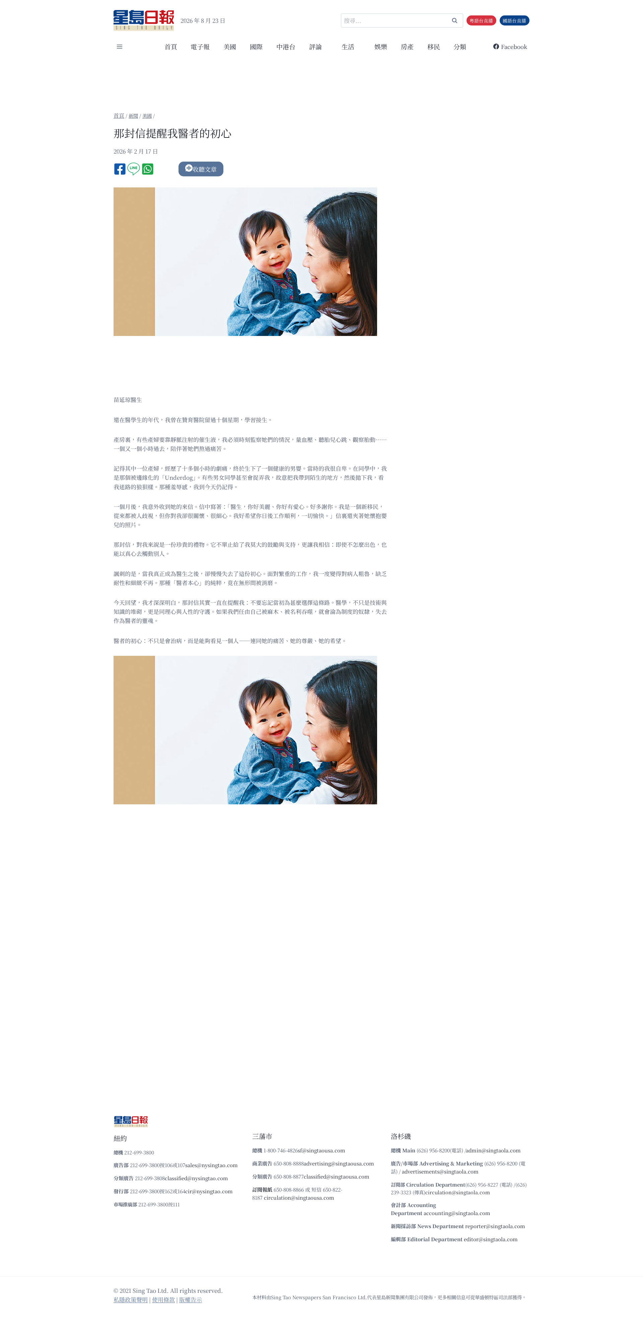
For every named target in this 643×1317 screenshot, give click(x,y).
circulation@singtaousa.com (299, 1197)
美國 (229, 46)
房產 (407, 46)
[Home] (119, 115)
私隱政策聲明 (131, 1299)
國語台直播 (514, 20)
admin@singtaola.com (493, 1150)
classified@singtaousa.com (336, 1176)
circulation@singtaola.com (457, 1192)
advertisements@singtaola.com (440, 1171)
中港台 (285, 46)
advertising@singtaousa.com (339, 1163)
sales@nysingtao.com (211, 1164)
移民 (433, 46)
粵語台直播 (481, 20)
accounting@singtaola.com (457, 1212)
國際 (256, 46)
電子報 (200, 46)
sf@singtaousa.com (321, 1150)
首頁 (170, 46)
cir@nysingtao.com (209, 1191)
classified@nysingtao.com (196, 1178)
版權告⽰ (190, 1299)
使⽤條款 (163, 1299)
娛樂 (380, 46)
